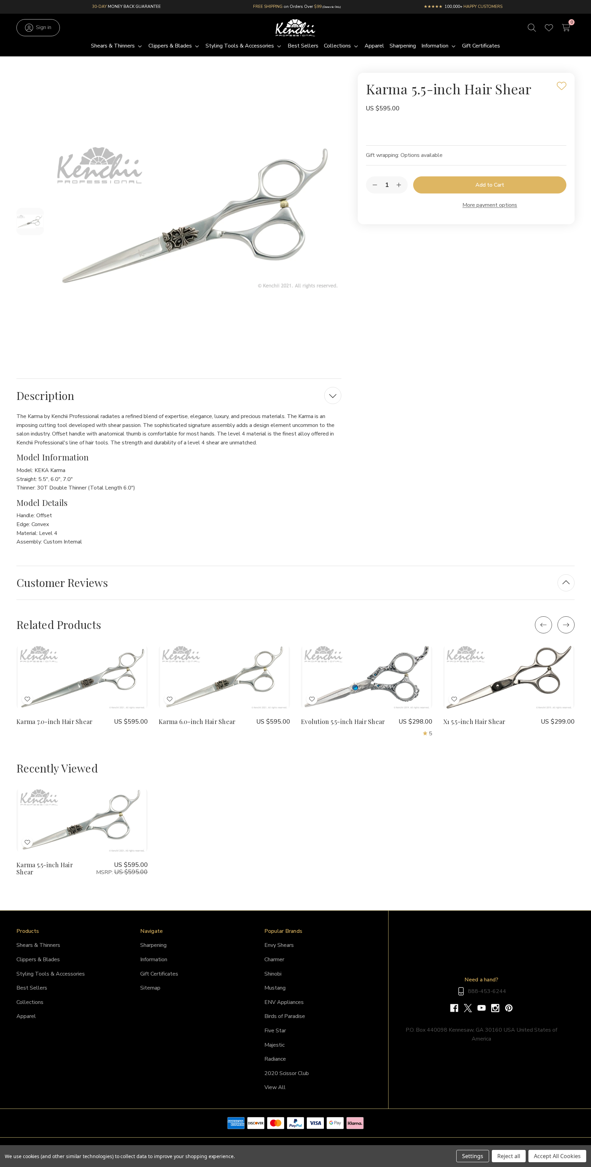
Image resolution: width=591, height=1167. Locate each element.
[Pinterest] (509, 1008)
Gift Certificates (159, 974)
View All (275, 1087)
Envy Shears (279, 945)
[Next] (566, 624)
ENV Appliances (284, 1002)
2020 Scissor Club (286, 1073)
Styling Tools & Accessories (50, 974)
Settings (472, 1156)
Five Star (275, 1030)
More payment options (489, 205)
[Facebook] (457, 1008)
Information (153, 959)
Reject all (508, 1156)
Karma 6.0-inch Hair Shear (197, 721)
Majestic (274, 1045)
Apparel (26, 1016)
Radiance (275, 1059)
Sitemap (150, 988)
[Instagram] (498, 1008)
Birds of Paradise (284, 1016)
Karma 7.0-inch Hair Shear (54, 721)
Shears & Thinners (38, 945)
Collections (29, 1002)
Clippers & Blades (38, 959)
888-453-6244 (487, 991)
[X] (470, 1008)
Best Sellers (31, 988)
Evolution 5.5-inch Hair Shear (343, 721)
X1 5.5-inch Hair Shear (474, 721)
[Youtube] (484, 1008)
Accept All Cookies (557, 1156)
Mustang (275, 988)
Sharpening (153, 945)
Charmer (274, 959)
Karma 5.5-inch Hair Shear (44, 868)
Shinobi (272, 974)
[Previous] (543, 624)
